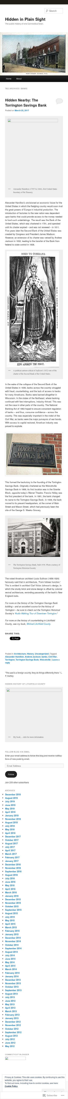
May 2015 (10, 920)
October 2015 (11, 906)
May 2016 (10, 885)
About (18, 78)
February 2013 (12, 1014)
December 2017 (13, 836)
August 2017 (11, 843)
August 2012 (11, 1035)
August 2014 (11, 951)
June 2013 (10, 1000)
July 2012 (10, 1039)
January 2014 (11, 976)
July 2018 (10, 825)
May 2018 (10, 829)
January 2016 (11, 895)
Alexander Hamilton (14, 656)
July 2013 (10, 997)
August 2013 (11, 993)
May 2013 (10, 1004)
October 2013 (11, 986)
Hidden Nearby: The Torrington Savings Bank (26, 102)
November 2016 (13, 867)
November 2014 (13, 941)
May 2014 (10, 962)
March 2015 (11, 927)
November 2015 (13, 902)
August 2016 (11, 874)
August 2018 (11, 822)
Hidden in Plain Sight (25, 19)
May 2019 (10, 808)
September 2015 (13, 909)
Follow (11, 774)
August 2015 (11, 913)
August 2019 (11, 797)
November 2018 (13, 818)
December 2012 (13, 1021)
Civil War (52, 656)
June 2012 (10, 1042)
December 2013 (13, 979)
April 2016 (10, 888)
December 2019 (13, 794)
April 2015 (10, 923)
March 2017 (11, 853)
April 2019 (10, 812)
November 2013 (13, 983)
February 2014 (12, 972)
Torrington (10, 659)
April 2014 (10, 965)
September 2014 (13, 948)
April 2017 (10, 850)
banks (44, 656)
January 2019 (11, 815)
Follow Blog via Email (17, 752)
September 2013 (13, 990)
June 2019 (10, 805)
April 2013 (10, 1007)
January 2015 (11, 934)
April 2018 (10, 833)
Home (8, 78)
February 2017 (12, 857)
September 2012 (13, 1032)
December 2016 (13, 864)
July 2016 (10, 878)
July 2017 (10, 846)
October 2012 (11, 1028)
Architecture (20, 653)
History (30, 653)
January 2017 (11, 861)
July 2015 (10, 916)
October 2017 (11, 840)
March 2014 (11, 969)
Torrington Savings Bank (27, 659)
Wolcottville (45, 659)
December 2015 (13, 899)
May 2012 (10, 1046)
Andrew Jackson (33, 656)
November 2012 (13, 1025)
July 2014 (10, 955)
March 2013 (11, 1011)
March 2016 (11, 892)
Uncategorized (42, 653)
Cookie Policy (11, 1086)
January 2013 (11, 1018)
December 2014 (13, 937)
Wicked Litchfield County (38, 623)
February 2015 (12, 930)
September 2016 (13, 871)
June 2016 (10, 881)
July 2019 (10, 801)
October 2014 (11, 944)
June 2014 (10, 958)
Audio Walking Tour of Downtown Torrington (35, 613)
